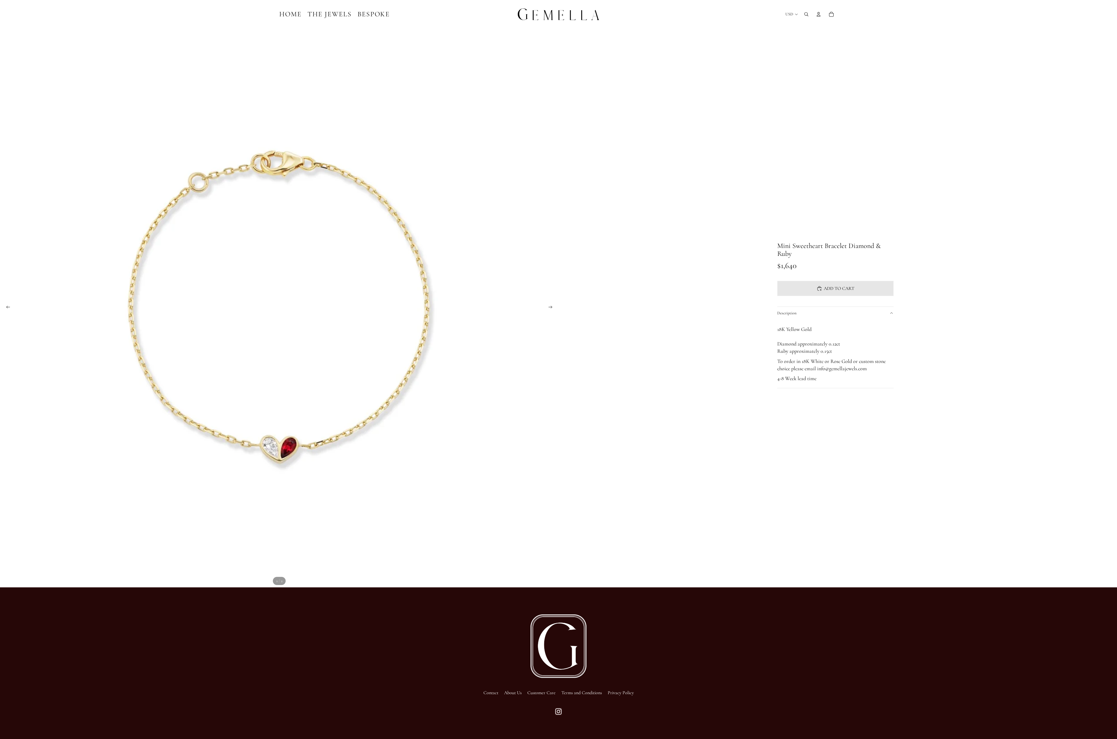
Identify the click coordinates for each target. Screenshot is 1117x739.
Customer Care (541, 693)
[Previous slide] (6, 308)
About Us (513, 693)
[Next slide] (552, 308)
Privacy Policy (621, 693)
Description (786, 313)
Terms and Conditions (581, 693)
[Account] (818, 14)
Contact (490, 693)
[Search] (806, 14)
